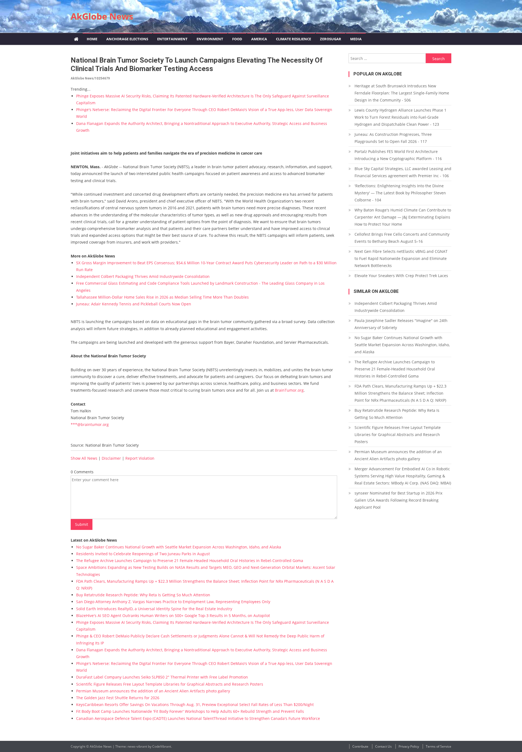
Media (356, 38)
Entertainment (172, 38)
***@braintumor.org (90, 424)
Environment (210, 38)
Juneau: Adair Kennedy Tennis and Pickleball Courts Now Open (133, 303)
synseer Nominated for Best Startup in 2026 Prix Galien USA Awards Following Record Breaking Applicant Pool (398, 500)
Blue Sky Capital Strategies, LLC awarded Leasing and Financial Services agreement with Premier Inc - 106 (403, 172)
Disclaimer (111, 458)
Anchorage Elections (127, 38)
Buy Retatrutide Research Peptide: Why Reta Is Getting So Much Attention (143, 594)
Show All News (84, 458)
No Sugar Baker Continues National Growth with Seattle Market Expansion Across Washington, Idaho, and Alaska (178, 547)
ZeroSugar (330, 38)
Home (92, 38)
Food (237, 38)
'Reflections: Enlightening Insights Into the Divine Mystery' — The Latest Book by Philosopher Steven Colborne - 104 (400, 192)
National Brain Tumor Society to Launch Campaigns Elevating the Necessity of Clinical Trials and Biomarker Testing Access (196, 64)
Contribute (360, 746)
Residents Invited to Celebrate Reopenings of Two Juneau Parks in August (143, 553)
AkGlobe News (102, 16)
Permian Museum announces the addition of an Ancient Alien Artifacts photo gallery (153, 690)
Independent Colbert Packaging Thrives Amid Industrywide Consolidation (143, 276)
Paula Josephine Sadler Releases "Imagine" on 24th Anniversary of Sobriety (401, 324)
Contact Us (383, 746)
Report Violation (139, 458)
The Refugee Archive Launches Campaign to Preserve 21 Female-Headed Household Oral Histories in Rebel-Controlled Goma (189, 560)
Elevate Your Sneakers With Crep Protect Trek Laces (401, 275)
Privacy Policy (409, 746)
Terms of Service (438, 746)
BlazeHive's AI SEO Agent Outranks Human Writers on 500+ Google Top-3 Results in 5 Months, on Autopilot (173, 615)
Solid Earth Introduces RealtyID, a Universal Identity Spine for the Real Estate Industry (154, 608)
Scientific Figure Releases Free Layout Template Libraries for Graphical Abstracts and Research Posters (169, 684)
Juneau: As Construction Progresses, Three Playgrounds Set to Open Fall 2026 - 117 (393, 138)
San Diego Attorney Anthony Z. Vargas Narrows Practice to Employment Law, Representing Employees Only (173, 601)
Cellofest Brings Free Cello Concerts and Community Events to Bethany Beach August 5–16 (402, 238)
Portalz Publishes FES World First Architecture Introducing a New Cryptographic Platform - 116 (398, 155)
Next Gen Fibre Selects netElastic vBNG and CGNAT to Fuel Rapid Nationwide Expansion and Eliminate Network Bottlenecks (401, 258)
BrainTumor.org (289, 390)
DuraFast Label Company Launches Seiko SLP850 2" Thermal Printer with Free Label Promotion (162, 677)
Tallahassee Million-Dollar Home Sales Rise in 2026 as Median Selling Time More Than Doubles (162, 297)
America (259, 38)
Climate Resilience (293, 38)
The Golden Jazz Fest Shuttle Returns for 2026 (117, 697)
